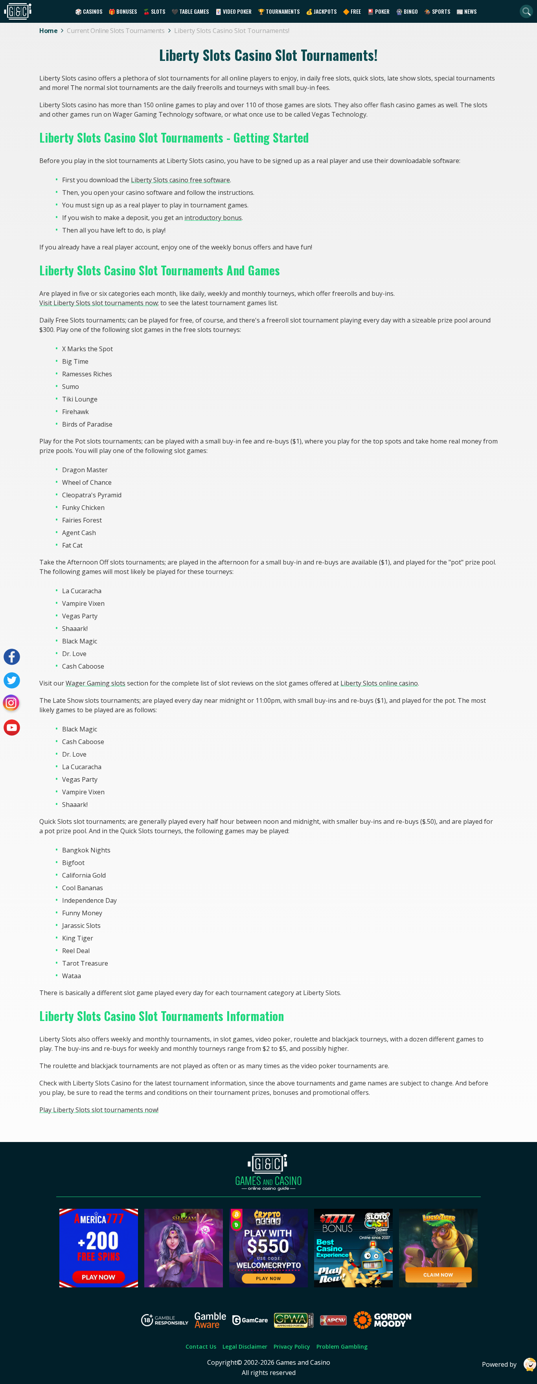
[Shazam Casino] (183, 1285)
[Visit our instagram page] (12, 704)
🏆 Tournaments (279, 11)
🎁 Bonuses (123, 11)
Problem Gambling (342, 1346)
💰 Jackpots (321, 11)
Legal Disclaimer (245, 1346)
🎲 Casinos (88, 11)
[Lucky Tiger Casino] (438, 1285)
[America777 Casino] (98, 1285)
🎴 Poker (378, 11)
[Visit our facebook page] (12, 657)
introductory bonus (213, 217)
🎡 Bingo (407, 11)
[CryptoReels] (268, 1285)
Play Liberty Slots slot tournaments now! (98, 1109)
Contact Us (201, 1346)
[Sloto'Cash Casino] (353, 1285)
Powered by (499, 1364)
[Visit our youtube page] (12, 727)
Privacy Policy (292, 1346)
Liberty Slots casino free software (180, 180)
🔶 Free (352, 11)
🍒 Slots (154, 11)
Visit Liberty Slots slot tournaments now (98, 303)
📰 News (466, 11)
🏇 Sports (437, 11)
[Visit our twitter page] (12, 680)
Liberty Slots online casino (379, 683)
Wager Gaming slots (95, 683)
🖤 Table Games (190, 11)
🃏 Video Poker (233, 11)
